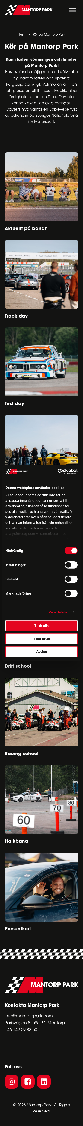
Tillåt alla (41, 626)
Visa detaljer (59, 612)
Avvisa (41, 652)
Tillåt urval (41, 639)
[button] (11, 1082)
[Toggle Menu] (72, 10)
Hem (21, 35)
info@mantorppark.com (29, 1016)
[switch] (71, 565)
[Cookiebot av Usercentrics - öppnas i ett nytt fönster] (58, 471)
